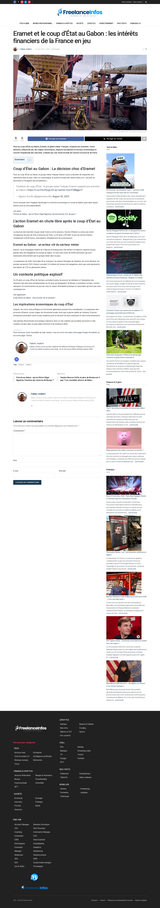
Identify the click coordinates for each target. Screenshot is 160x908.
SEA (16, 859)
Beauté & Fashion (86, 724)
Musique (63, 751)
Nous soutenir (137, 2)
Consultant (18, 836)
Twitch (80, 754)
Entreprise (37, 752)
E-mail (15, 471)
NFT (16, 787)
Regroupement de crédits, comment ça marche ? (124, 450)
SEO (16, 862)
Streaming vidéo (84, 751)
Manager (18, 851)
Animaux (63, 724)
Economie (18, 798)
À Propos (94, 900)
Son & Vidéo (19, 866)
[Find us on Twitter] (18, 2)
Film (61, 747)
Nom (15, 460)
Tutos (16, 764)
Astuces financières (22, 775)
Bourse (17, 779)
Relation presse (39, 855)
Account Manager (21, 824)
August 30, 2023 (60, 196)
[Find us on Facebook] (14, 2)
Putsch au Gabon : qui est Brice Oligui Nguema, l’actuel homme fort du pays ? (44, 214)
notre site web (66, 332)
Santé (37, 806)
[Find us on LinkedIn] (25, 2)
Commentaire (19, 431)
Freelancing (85, 789)
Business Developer (41, 824)
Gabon (28, 364)
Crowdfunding (41, 779)
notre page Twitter (24, 335)
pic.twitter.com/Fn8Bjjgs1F (69, 190)
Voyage (63, 758)
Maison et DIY (66, 732)
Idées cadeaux (85, 777)
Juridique (84, 792)
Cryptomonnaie (20, 783)
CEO (16, 828)
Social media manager (42, 862)
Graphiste (37, 847)
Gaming (80, 747)
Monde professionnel (42, 23)
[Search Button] (146, 2)
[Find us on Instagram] (22, 2)
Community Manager (41, 832)
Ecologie (38, 798)
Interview (18, 802)
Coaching (18, 832)
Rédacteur (18, 855)
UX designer (38, 866)
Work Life (64, 784)
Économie (56, 49)
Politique (39, 802)
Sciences (18, 809)
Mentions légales (141, 900)
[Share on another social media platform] (144, 139)
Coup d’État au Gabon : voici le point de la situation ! (34, 298)
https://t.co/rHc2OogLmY (40, 190)
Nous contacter (127, 2)
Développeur (19, 843)
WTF (62, 762)
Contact (102, 900)
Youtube (80, 758)
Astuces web (19, 752)
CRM (16, 840)
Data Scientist (39, 840)
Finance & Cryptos (64, 23)
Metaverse (37, 760)
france (21, 364)
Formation (18, 847)
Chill (62, 743)
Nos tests (121, 23)
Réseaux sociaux (21, 760)
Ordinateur (64, 773)
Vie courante (65, 735)
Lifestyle (91, 23)
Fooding (82, 728)
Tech (16, 748)
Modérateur (38, 851)
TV (61, 754)
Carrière (63, 789)
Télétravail (64, 796)
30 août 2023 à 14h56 (42, 49)
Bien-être (64, 728)
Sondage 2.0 (135, 23)
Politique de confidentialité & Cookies (120, 900)
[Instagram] (17, 359)
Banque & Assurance (43, 775)
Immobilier (39, 783)
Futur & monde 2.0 (21, 756)
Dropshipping (38, 843)
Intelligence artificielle (42, 756)
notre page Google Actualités (85, 332)
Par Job (17, 820)
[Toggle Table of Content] (28, 160)
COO (35, 836)
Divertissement (106, 23)
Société (79, 23)
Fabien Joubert (26, 49)
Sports (82, 732)
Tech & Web (24, 23)
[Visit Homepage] (80, 12)
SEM (35, 859)
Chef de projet (39, 828)
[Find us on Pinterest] (29, 2)
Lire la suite (119, 207)
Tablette (63, 777)
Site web (62, 471)
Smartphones (84, 773)
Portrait (17, 806)
